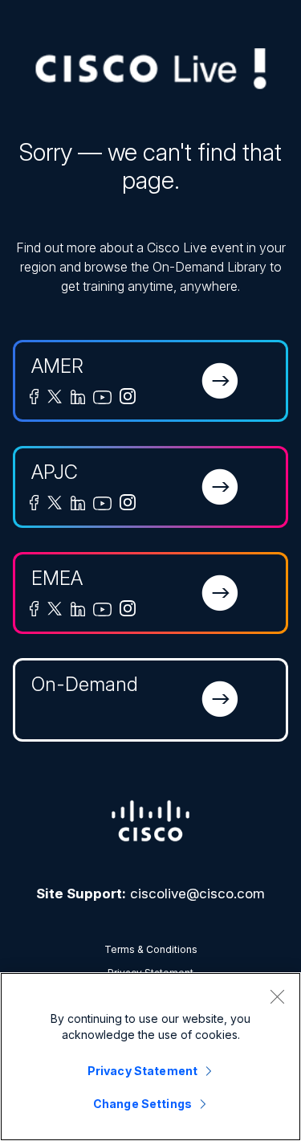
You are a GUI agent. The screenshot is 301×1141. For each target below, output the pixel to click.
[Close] (277, 996)
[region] (150, 1056)
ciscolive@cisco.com (197, 893)
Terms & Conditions (150, 949)
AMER (57, 366)
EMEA (57, 578)
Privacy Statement (142, 1071)
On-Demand (84, 684)
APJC (54, 472)
